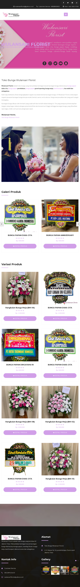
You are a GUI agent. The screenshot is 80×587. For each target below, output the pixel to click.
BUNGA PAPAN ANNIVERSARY (60, 235)
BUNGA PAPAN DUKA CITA (20, 235)
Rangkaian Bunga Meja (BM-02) (60, 422)
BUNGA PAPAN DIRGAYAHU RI (20, 365)
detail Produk (20, 246)
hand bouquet (58, 88)
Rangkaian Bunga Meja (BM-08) (20, 422)
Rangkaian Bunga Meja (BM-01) (60, 479)
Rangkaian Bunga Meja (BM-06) (20, 308)
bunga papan (71, 86)
